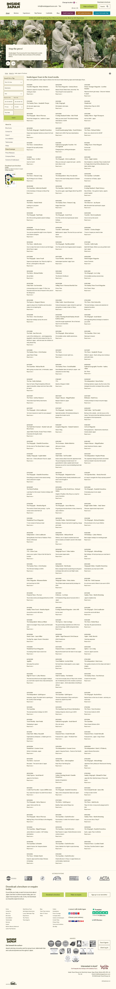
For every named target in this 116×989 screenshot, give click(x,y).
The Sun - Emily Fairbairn (34, 381)
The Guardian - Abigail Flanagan (36, 829)
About (7, 13)
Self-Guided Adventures (84, 13)
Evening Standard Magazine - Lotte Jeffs (67, 609)
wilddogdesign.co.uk (106, 981)
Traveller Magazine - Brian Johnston (37, 87)
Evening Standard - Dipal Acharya (94, 188)
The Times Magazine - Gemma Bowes (67, 87)
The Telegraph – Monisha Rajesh (36, 506)
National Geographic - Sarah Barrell (66, 721)
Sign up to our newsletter (99, 895)
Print (110, 73)
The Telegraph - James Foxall (35, 258)
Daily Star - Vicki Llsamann (92, 580)
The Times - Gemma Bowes (35, 145)
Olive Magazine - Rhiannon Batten (37, 580)
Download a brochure (103, 2)
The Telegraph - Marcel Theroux (36, 116)
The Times (59, 352)
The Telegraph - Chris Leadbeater (65, 159)
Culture (54, 909)
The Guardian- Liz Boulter (34, 844)
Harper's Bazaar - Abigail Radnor (65, 398)
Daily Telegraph (60, 103)
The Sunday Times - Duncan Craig (65, 203)
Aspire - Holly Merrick (90, 636)
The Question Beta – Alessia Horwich (95, 475)
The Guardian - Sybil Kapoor (64, 694)
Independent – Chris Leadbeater (36, 535)
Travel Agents (26, 920)
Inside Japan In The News (21, 73)
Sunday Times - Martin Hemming (94, 595)
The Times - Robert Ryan (91, 622)
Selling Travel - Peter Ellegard (93, 145)
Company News (10, 156)
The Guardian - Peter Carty (92, 333)
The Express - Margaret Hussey (36, 302)
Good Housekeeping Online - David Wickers (69, 130)
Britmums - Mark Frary (91, 398)
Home (6, 73)
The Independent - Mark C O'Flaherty (95, 748)
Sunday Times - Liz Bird (33, 159)
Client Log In (104, 948)
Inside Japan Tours (13, 4)
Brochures (8, 128)
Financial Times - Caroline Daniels (65, 649)
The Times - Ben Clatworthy (92, 302)
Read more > (30, 94)
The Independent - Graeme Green (65, 748)
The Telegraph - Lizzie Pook (64, 215)
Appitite (29, 661)
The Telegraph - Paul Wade (35, 215)
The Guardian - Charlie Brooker (65, 817)
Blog (58, 13)
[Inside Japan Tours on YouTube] (78, 913)
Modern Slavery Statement (12, 926)
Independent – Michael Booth (64, 535)
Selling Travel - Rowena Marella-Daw (66, 285)
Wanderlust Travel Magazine (35, 520)
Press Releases (9, 153)
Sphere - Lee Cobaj (90, 649)
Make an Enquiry (88, 6)
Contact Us (8, 131)
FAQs (7, 146)
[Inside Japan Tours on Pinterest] (74, 913)
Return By (16, 97)
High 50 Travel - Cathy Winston (36, 676)
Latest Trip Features (11, 928)
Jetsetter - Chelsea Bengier (92, 229)
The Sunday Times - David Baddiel (66, 366)
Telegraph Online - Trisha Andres (65, 580)
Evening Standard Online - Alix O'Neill (67, 116)
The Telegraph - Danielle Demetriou (66, 790)
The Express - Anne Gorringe (64, 622)
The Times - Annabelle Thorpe (93, 352)
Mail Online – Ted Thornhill (92, 410)
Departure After (7, 97)
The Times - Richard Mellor (92, 130)
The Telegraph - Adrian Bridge (93, 551)
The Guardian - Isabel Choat (64, 188)
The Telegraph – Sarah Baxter (64, 410)
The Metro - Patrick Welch (34, 203)
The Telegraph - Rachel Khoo (93, 694)
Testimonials (9, 142)
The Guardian (31, 709)
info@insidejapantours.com (47, 6)
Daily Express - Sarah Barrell (35, 775)
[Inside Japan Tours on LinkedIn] (69, 913)
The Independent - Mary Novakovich (66, 176)
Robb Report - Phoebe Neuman (36, 229)
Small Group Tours (68, 13)
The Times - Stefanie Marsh (35, 856)
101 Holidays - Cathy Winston (93, 535)
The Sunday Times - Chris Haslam (36, 352)
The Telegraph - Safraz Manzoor (36, 802)
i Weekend (59, 273)
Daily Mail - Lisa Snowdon (34, 285)
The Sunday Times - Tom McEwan (94, 676)
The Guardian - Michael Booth (35, 366)
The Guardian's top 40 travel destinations (68, 709)
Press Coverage (10, 149)
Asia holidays (82, 968)
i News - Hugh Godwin (90, 159)
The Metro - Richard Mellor (35, 273)
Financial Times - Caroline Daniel (94, 844)
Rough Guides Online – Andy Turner (94, 506)
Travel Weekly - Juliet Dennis (64, 258)
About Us (11, 73)
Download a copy (17, 179)
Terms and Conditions (58, 924)
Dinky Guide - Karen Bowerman (65, 302)
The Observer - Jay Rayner (92, 203)
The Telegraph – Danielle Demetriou (37, 443)
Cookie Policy (56, 920)
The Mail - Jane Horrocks (34, 333)
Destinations (56, 911)
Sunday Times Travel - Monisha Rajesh (38, 609)
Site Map (55, 926)
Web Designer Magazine (91, 258)
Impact (7, 135)
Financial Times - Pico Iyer (34, 595)
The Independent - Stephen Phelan (94, 456)
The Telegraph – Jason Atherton (65, 506)
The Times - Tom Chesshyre (35, 317)
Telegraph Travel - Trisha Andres (65, 551)
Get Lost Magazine (89, 427)
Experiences (26, 13)
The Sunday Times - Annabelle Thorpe (38, 103)
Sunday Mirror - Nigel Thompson (94, 116)
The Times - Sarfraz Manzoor (35, 398)
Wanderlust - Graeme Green (35, 748)
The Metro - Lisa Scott (33, 761)
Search (102, 6)
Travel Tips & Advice (45, 911)
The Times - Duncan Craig (34, 176)
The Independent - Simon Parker (93, 381)
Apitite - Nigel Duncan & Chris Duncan (67, 636)
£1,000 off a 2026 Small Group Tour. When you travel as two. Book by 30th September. (56, 18)
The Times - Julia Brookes (34, 244)
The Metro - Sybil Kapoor (63, 802)
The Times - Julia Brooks (91, 802)
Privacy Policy (56, 922)
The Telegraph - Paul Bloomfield (65, 244)
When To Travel (43, 913)
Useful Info (49, 13)
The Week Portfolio (32, 489)
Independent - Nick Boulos (63, 566)
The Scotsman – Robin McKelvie (65, 443)
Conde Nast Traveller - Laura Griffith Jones (39, 790)
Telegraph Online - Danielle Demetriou (95, 566)
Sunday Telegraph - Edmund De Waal (95, 775)
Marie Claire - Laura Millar (34, 636)
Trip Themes (38, 13)
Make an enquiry (76, 895)
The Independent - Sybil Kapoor (36, 694)
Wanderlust (87, 103)
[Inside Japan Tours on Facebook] (76, 913)
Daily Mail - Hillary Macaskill (35, 734)
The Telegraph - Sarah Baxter (93, 317)
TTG (57, 381)
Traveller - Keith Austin (62, 229)
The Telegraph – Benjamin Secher (65, 475)
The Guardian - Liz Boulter (92, 176)
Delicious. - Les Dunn (62, 595)
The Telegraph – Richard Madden (94, 520)
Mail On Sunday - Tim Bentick (64, 676)
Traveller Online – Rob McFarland (65, 520)
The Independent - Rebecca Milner (37, 622)
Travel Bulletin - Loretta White (64, 661)
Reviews (16, 13)
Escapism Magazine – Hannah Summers (67, 427)
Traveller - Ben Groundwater (92, 215)
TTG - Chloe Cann (32, 551)
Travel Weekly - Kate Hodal (35, 721)
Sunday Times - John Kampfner (65, 761)
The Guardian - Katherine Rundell (36, 188)
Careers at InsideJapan (12, 160)
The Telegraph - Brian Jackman (65, 333)
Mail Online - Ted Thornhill (63, 456)
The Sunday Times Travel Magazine (94, 285)
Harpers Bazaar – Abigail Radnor (94, 443)
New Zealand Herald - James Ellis (94, 790)
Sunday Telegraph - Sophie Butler (36, 456)
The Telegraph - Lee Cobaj (92, 273)
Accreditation (9, 138)
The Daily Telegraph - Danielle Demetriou (39, 130)
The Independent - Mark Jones (93, 661)
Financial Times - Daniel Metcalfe (65, 734)
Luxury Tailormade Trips (101, 13)
